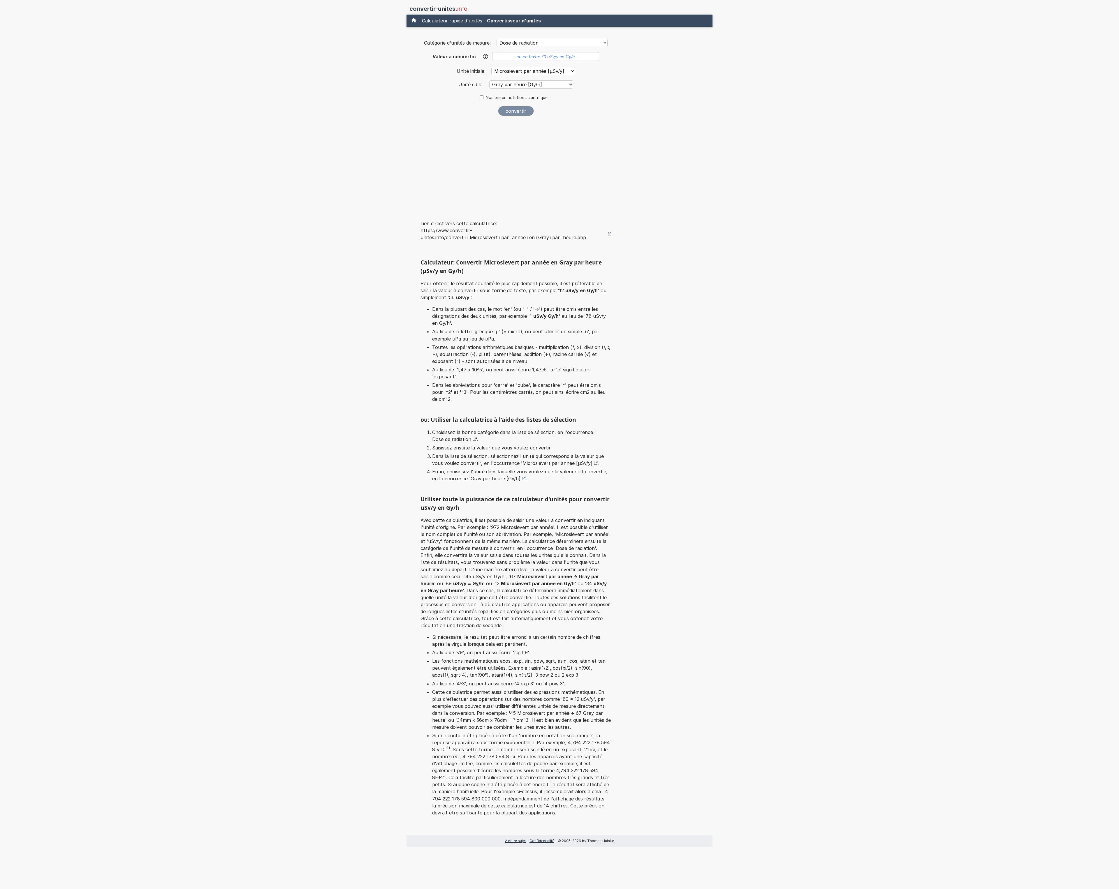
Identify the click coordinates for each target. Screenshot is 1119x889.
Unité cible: (471, 84)
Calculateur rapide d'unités (452, 21)
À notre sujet (515, 841)
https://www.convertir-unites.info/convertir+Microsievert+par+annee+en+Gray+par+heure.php (503, 233)
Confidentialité (541, 841)
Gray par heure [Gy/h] (495, 478)
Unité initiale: (472, 71)
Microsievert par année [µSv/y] (557, 463)
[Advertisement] (516, 164)
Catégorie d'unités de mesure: (457, 43)
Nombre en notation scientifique (517, 97)
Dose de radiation (451, 439)
